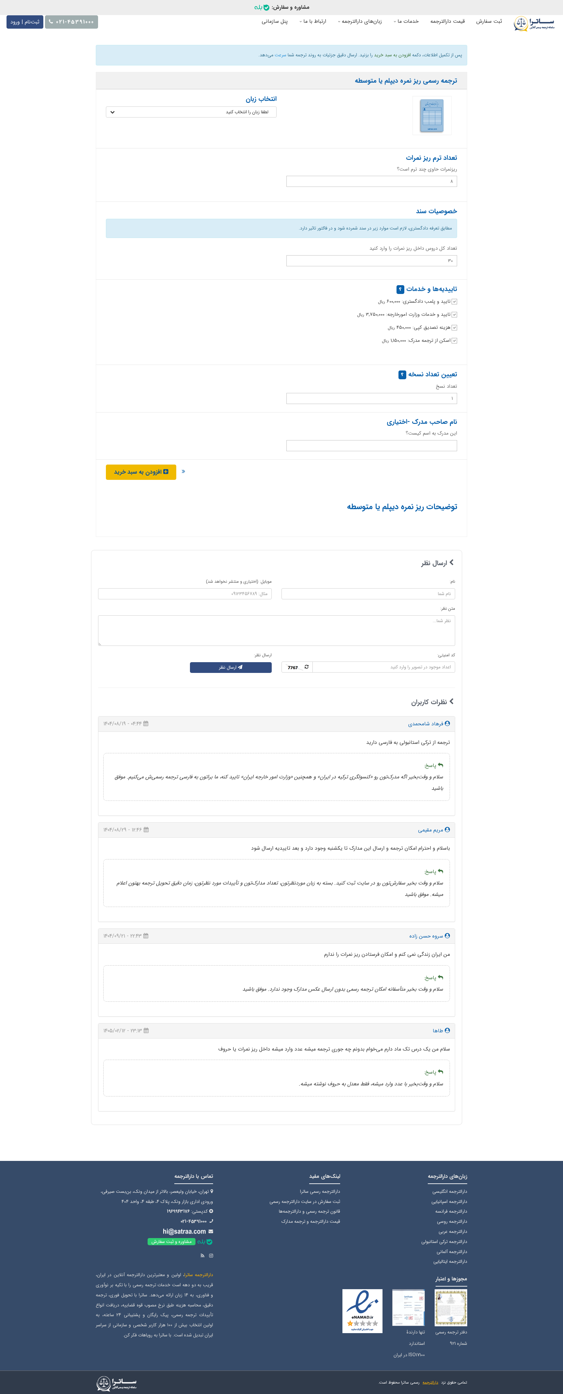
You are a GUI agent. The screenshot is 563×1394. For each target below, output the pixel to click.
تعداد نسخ (446, 386)
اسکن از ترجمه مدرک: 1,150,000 (416, 340)
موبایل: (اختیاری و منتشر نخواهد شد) (239, 581)
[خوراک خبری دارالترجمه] (202, 1256)
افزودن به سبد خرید (138, 472)
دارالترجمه (430, 1382)
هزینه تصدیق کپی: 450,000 (419, 327)
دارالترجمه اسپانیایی (449, 1201)
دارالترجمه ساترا (198, 1274)
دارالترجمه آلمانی (452, 1251)
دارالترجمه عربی (453, 1231)
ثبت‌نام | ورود (24, 22)
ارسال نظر (228, 667)
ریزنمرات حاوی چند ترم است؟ (427, 169)
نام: (452, 581)
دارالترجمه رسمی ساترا (320, 1191)
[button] (191, 112)
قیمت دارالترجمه (447, 21)
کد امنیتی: (446, 655)
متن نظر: (447, 608)
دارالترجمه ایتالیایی (450, 1261)
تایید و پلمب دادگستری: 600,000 (414, 301)
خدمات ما (407, 21)
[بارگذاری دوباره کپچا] (297, 667)
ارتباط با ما (314, 21)
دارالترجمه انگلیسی (449, 1191)
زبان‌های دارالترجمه (361, 21)
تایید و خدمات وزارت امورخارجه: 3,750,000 (404, 314)
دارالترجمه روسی (452, 1221)
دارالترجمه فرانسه (451, 1211)
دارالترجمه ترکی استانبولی (444, 1241)
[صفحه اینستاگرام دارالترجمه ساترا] (211, 1256)
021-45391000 (193, 1221)
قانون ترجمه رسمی (323, 1211)
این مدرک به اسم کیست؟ (431, 433)
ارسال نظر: (263, 655)
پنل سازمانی (275, 21)
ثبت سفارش (489, 21)
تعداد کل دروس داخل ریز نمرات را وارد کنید (413, 248)
